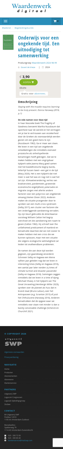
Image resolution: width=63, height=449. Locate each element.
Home (6, 369)
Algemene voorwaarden (14, 352)
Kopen (27, 82)
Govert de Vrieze (28, 67)
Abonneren (8, 379)
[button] (56, 21)
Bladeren (6, 28)
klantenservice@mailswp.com (20, 440)
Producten (8, 372)
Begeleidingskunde (24, 28)
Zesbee (7, 404)
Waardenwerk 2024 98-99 (44, 62)
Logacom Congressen (13, 397)
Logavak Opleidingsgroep (14, 401)
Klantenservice (10, 383)
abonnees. (40, 93)
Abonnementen (10, 376)
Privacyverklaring (11, 357)
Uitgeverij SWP (10, 394)
